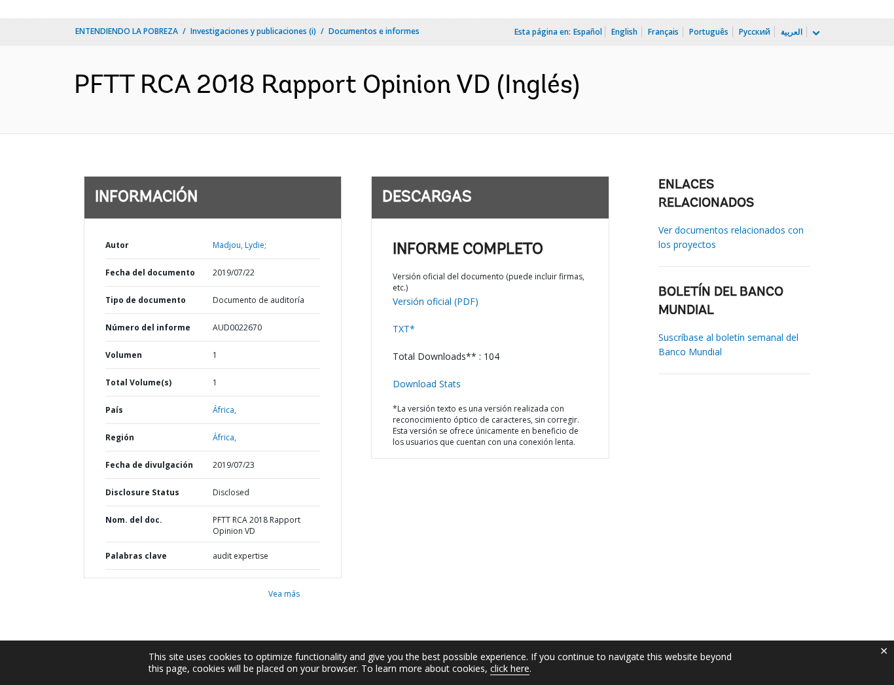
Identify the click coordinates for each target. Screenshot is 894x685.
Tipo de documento (145, 300)
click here (509, 668)
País (114, 409)
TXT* (404, 329)
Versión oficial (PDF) (435, 301)
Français (663, 31)
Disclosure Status (142, 492)
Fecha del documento (150, 272)
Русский (754, 31)
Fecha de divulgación (149, 464)
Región (119, 437)
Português (708, 31)
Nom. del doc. (133, 519)
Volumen (123, 354)
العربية (791, 31)
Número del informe (147, 327)
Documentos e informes (374, 31)
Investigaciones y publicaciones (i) (253, 31)
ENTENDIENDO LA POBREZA (126, 31)
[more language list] (815, 33)
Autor (117, 245)
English (624, 31)
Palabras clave (136, 555)
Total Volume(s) (138, 382)
